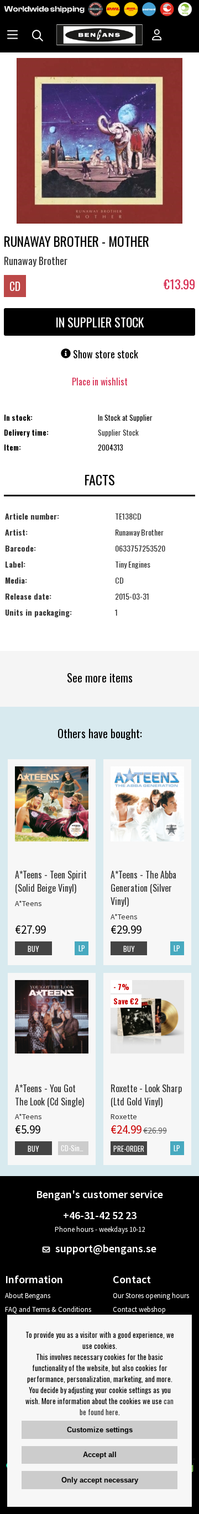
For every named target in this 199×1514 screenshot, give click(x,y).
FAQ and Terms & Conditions (48, 1309)
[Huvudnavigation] (12, 36)
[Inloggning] (157, 36)
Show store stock (104, 354)
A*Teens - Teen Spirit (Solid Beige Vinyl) (51, 881)
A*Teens (28, 903)
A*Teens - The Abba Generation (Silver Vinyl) (143, 888)
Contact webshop (139, 1309)
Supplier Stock (118, 432)
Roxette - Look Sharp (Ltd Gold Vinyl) (146, 1095)
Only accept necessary (99, 1480)
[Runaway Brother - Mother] (99, 142)
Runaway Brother (35, 260)
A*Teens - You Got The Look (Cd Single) (49, 1095)
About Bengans (27, 1295)
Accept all (100, 1455)
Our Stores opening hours (151, 1295)
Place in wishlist (100, 381)
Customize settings (100, 1430)
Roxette (124, 1116)
